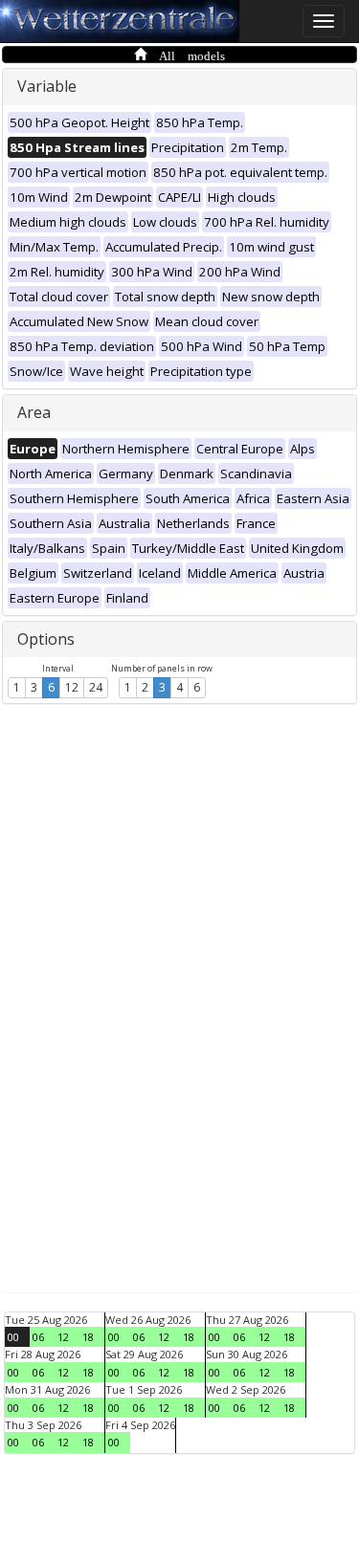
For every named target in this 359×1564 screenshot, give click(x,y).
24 (95, 687)
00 (13, 1337)
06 (38, 1337)
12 (72, 687)
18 (88, 1337)
